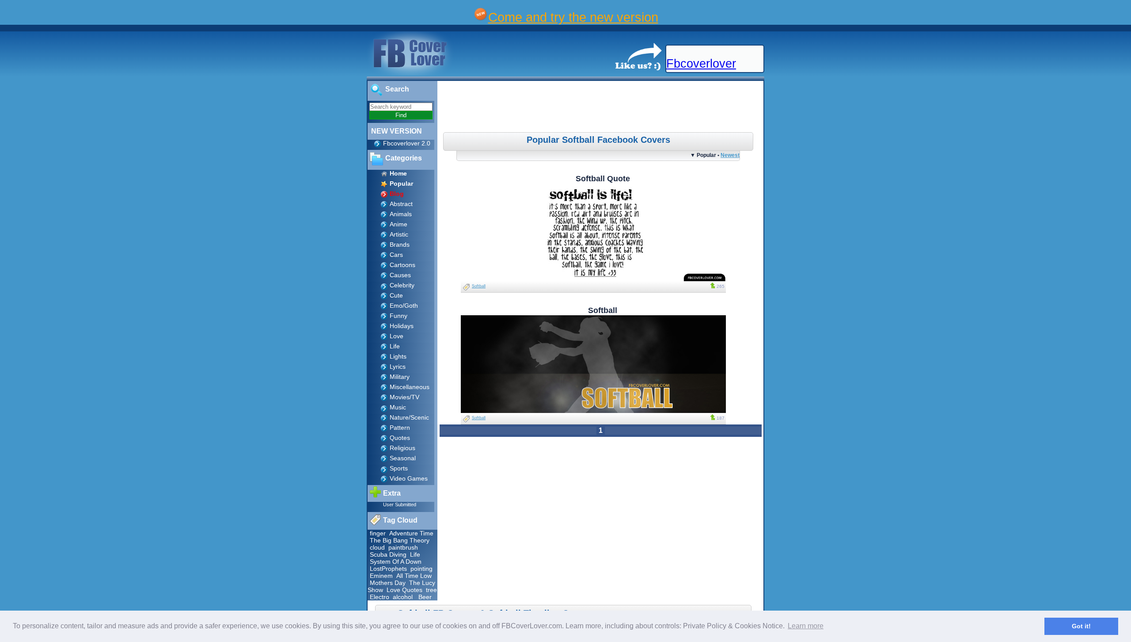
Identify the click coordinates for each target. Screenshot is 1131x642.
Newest (730, 155)
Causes (400, 275)
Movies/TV (404, 397)
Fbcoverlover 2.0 (406, 143)
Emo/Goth (404, 305)
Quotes (400, 437)
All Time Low (414, 575)
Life (395, 346)
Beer (425, 596)
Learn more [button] (806, 626)
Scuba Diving (388, 554)
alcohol (403, 596)
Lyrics (398, 366)
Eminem (381, 575)
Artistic (399, 234)
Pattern (400, 427)
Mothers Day (388, 582)
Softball (479, 286)
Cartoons (402, 264)
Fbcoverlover (701, 63)
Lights (398, 356)
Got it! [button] (1081, 626)
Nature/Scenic (409, 417)
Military (400, 376)
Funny (398, 315)
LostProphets (388, 568)
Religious (402, 447)
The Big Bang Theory (399, 540)
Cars (396, 254)
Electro (379, 596)
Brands (400, 244)
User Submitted (399, 504)
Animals (401, 214)
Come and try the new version (573, 17)
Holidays (402, 325)
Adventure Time (411, 533)
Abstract (401, 203)
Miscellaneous (409, 386)
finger (378, 533)
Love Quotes (404, 589)
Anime (398, 224)
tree (431, 589)
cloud (377, 547)
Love (396, 336)
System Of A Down (395, 561)
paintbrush (403, 547)
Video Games (409, 478)
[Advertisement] (602, 108)
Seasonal (403, 458)
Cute (396, 295)
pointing (421, 568)
